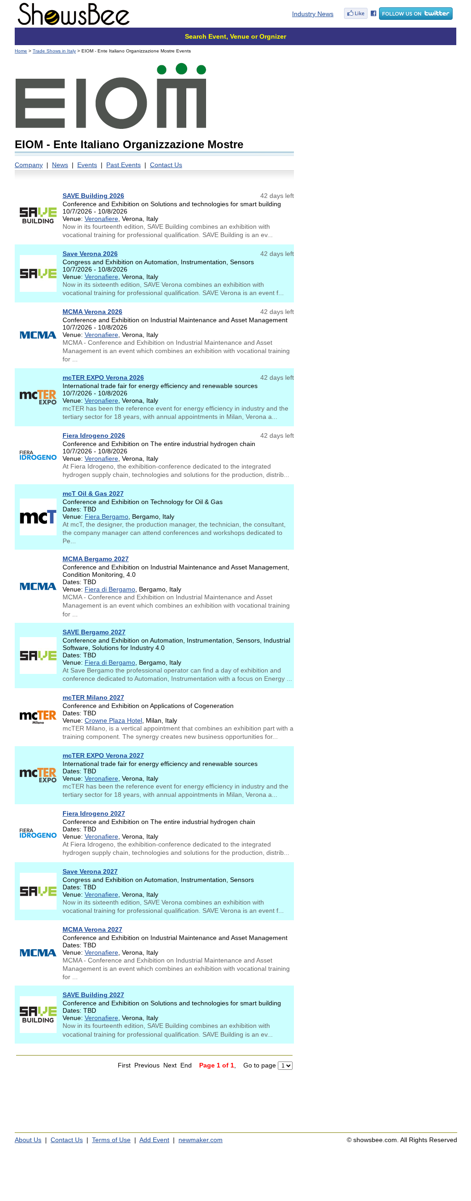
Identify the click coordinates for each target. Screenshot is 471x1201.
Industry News (312, 13)
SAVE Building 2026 (93, 195)
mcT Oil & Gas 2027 (93, 493)
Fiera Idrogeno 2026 (94, 435)
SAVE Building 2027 (93, 994)
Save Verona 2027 (90, 871)
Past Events (123, 164)
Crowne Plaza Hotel (113, 720)
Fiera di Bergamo (110, 589)
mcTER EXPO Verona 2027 (103, 755)
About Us (28, 1139)
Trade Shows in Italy (54, 50)
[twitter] (416, 17)
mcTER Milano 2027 (93, 697)
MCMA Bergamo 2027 (96, 559)
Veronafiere (101, 218)
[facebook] (360, 17)
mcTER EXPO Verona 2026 (103, 377)
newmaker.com (200, 1139)
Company (29, 164)
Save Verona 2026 (90, 253)
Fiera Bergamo (106, 516)
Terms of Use (111, 1139)
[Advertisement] (379, 119)
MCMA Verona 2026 (92, 311)
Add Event (154, 1139)
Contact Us (166, 164)
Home (21, 50)
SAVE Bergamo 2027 (94, 632)
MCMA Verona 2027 (92, 929)
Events (87, 164)
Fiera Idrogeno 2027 (94, 813)
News (60, 164)
